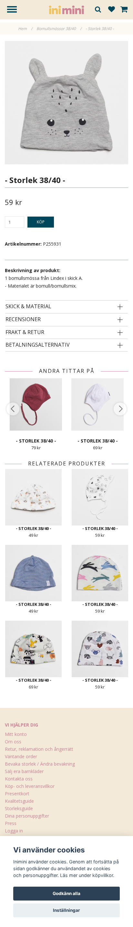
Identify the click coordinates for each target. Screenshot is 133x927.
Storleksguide (19, 808)
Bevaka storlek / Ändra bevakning (40, 764)
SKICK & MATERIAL (28, 307)
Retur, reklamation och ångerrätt (39, 749)
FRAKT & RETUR (24, 332)
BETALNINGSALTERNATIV (37, 345)
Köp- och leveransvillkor (30, 786)
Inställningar (66, 910)
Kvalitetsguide (19, 801)
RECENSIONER (23, 319)
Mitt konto (16, 734)
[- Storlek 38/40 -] (66, 102)
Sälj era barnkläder (24, 771)
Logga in (14, 831)
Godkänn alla (66, 893)
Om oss (13, 742)
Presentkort (17, 793)
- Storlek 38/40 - (100, 28)
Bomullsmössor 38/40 (58, 28)
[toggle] (15, 10)
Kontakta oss (19, 779)
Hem (25, 28)
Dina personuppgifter (27, 816)
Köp (41, 222)
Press (10, 823)
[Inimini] (66, 9)
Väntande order (21, 756)
